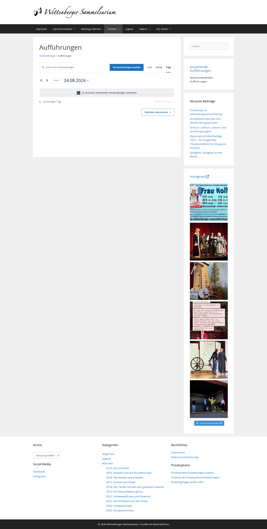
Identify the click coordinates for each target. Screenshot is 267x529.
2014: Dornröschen (117, 468)
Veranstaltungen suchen (126, 67)
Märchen (107, 463)
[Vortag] (41, 80)
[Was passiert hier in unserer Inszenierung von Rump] (209, 399)
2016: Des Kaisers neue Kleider (124, 477)
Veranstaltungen (47, 55)
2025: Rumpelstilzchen (120, 510)
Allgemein (108, 454)
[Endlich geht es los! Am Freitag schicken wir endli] (209, 360)
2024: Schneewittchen (119, 506)
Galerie (143, 28)
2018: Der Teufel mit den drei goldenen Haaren (135, 487)
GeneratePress (161, 524)
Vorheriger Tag (52, 101)
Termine (111, 28)
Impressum (178, 452)
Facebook (39, 471)
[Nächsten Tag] (47, 80)
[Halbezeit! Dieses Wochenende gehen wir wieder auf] (209, 281)
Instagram (197, 176)
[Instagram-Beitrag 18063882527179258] (209, 320)
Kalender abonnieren (156, 112)
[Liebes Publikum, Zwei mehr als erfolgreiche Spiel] (209, 242)
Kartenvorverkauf (62, 28)
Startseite (41, 28)
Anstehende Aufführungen (200, 69)
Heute (56, 80)
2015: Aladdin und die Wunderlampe (129, 473)
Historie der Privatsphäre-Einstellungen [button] (195, 477)
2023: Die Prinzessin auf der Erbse (127, 501)
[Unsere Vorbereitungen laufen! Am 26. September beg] (209, 202)
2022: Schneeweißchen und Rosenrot (128, 496)
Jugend (129, 28)
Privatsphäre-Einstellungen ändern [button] (192, 472)
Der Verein (162, 28)
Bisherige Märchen (91, 28)
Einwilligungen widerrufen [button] (187, 482)
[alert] (107, 92)
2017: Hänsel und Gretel (121, 482)
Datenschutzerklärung (184, 457)
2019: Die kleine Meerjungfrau (124, 491)
